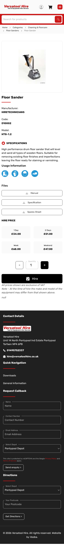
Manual (34, 193)
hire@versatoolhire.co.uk (22, 356)
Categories (18, 27)
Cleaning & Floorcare (37, 27)
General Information (14, 383)
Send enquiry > (13, 467)
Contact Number (13, 416)
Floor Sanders (12, 30)
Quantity (32, 261)
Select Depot (11, 444)
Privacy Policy (50, 459)
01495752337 (15, 350)
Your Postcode (12, 500)
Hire (35, 279)
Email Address (12, 430)
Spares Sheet (34, 212)
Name (8, 402)
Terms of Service (9, 461)
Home (4, 27)
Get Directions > (13, 516)
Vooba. (34, 537)
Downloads (9, 375)
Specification (34, 202)
